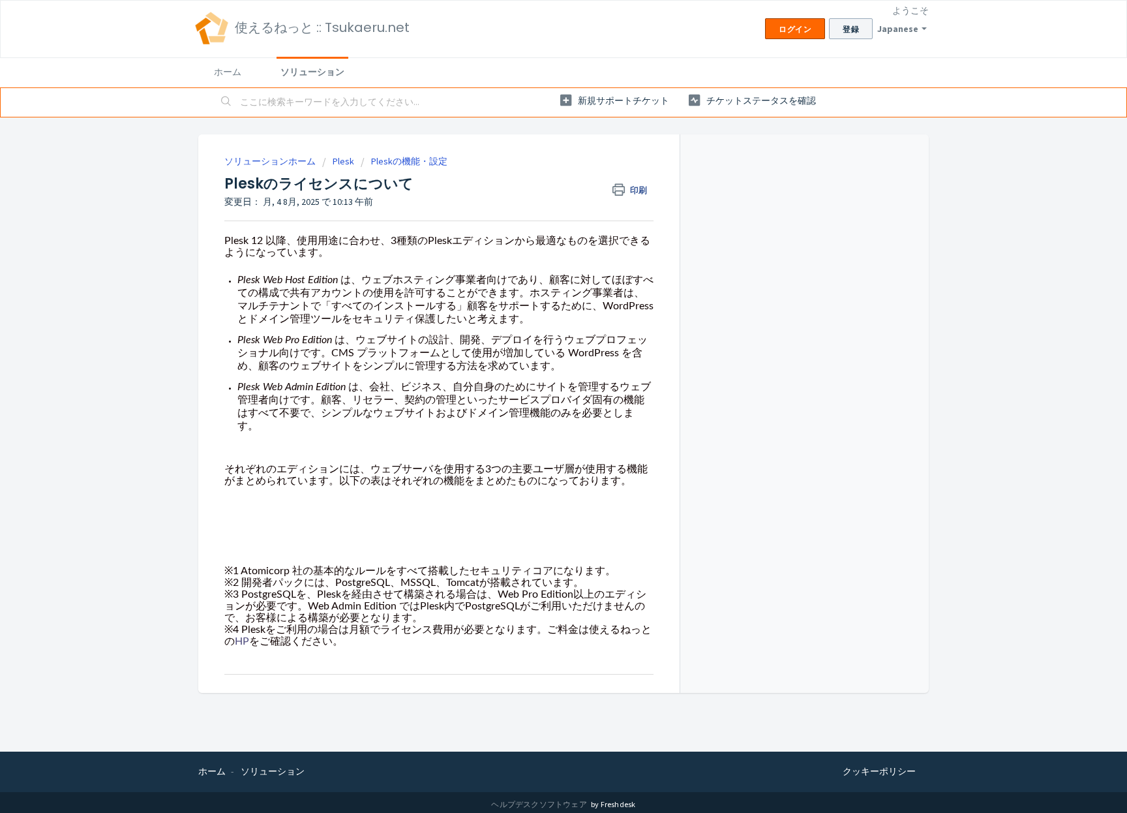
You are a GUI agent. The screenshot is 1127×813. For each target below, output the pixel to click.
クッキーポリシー (879, 771)
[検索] (226, 102)
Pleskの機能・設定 (409, 161)
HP (242, 641)
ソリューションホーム (271, 161)
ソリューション (312, 72)
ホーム (227, 72)
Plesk (343, 161)
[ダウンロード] (539, 236)
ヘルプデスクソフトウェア (539, 804)
